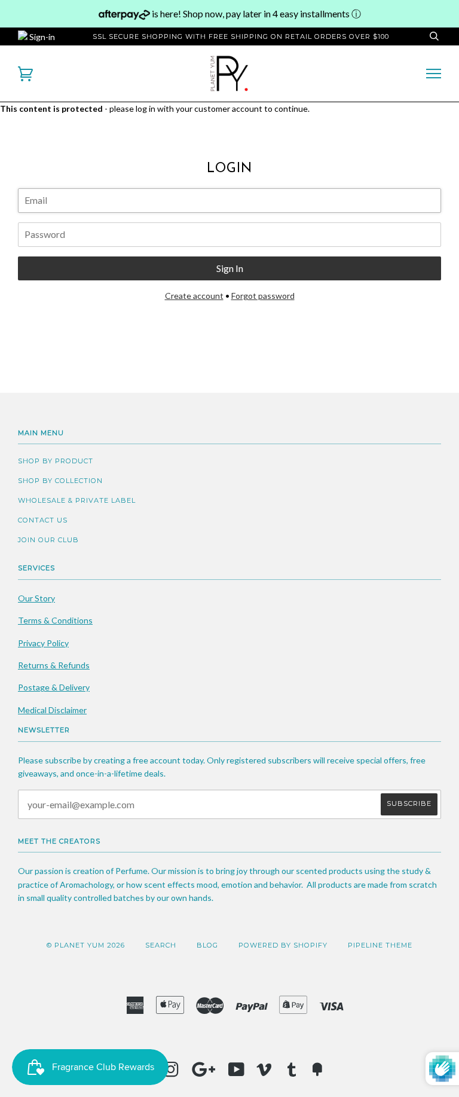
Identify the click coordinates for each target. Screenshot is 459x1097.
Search (160, 945)
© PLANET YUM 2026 (86, 945)
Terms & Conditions (55, 620)
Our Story (36, 598)
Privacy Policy (43, 643)
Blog (207, 945)
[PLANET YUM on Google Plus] (204, 1073)
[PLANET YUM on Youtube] (236, 1073)
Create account (194, 296)
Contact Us (43, 520)
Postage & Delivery (54, 687)
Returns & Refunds (54, 665)
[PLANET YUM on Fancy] (317, 1073)
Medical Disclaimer (52, 710)
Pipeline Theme (380, 945)
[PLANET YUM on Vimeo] (264, 1073)
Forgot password (263, 296)
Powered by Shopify (283, 945)
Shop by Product (55, 461)
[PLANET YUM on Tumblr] (292, 1073)
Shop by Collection (60, 480)
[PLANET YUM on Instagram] (171, 1073)
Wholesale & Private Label (77, 500)
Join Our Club (48, 540)
